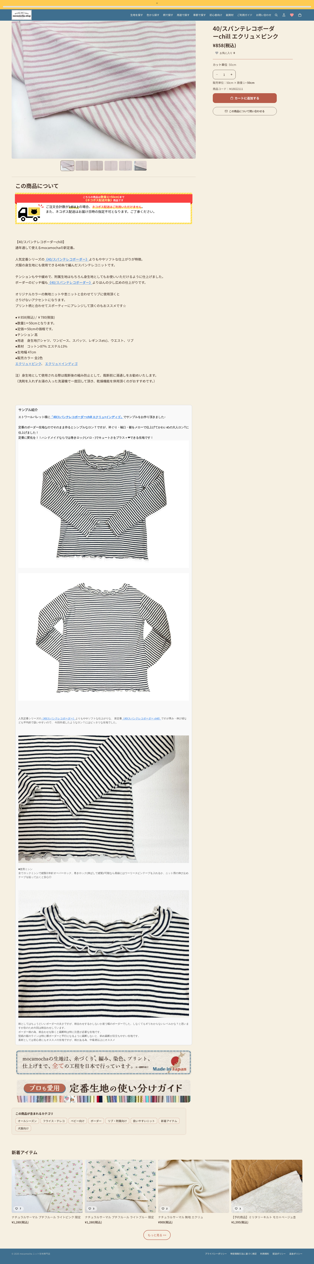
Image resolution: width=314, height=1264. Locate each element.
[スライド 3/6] (96, 166)
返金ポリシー (295, 1253)
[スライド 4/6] (111, 166)
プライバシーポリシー (216, 1253)
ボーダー (96, 1121)
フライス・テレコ (54, 1121)
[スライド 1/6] (67, 166)
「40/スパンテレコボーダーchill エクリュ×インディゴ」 (86, 416)
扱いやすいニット (144, 1121)
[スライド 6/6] (140, 166)
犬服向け (23, 1128)
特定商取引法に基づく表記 (243, 1253)
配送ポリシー (279, 1253)
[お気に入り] (292, 15)
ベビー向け (77, 1121)
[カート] (300, 15)
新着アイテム (169, 1121)
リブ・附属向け (117, 1121)
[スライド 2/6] (81, 166)
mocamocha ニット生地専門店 (35, 1253)
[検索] (276, 15)
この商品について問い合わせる (247, 111)
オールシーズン (27, 1121)
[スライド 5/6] (125, 166)
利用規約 (264, 1253)
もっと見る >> (157, 1235)
